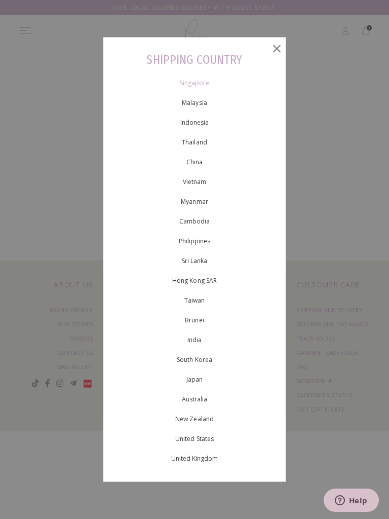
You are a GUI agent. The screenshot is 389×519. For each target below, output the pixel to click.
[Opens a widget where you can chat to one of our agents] (351, 501)
